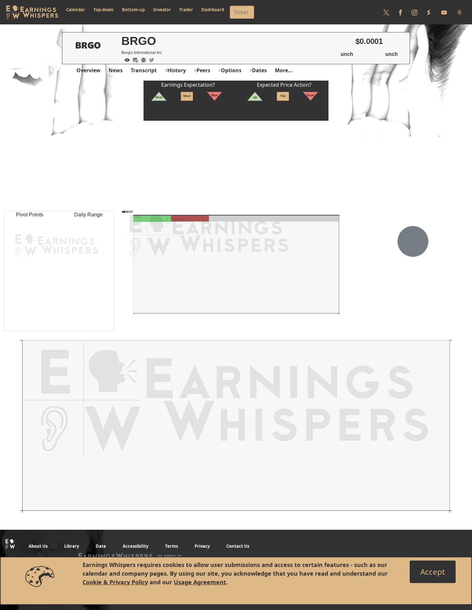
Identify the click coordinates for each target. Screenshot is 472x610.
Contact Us (237, 546)
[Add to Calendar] (134, 59)
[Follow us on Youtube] (444, 12)
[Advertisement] (236, 166)
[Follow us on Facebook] (400, 12)
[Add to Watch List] (125, 59)
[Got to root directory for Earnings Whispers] (31, 12)
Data (101, 546)
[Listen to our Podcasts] (459, 12)
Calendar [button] (75, 10)
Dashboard (212, 10)
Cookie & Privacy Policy (115, 582)
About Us (38, 546)
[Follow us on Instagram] (414, 12)
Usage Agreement (200, 582)
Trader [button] (186, 10)
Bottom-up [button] (133, 10)
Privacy (202, 546)
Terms (171, 546)
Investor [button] (162, 10)
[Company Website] (142, 59)
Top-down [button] (103, 10)
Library (71, 546)
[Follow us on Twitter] (386, 12)
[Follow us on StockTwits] (428, 12)
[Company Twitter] (150, 59)
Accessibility (135, 546)
